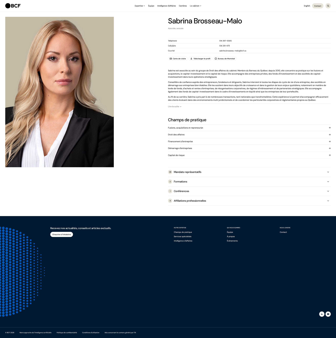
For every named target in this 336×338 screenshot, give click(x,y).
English (307, 6)
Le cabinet (194, 6)
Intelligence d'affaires (166, 6)
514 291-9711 (224, 46)
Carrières (183, 6)
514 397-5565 (225, 41)
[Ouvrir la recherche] (328, 5)
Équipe (151, 6)
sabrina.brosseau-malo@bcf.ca (232, 51)
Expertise (139, 6)
